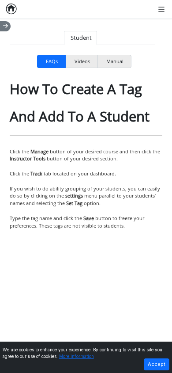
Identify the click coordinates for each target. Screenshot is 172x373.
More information (76, 356)
